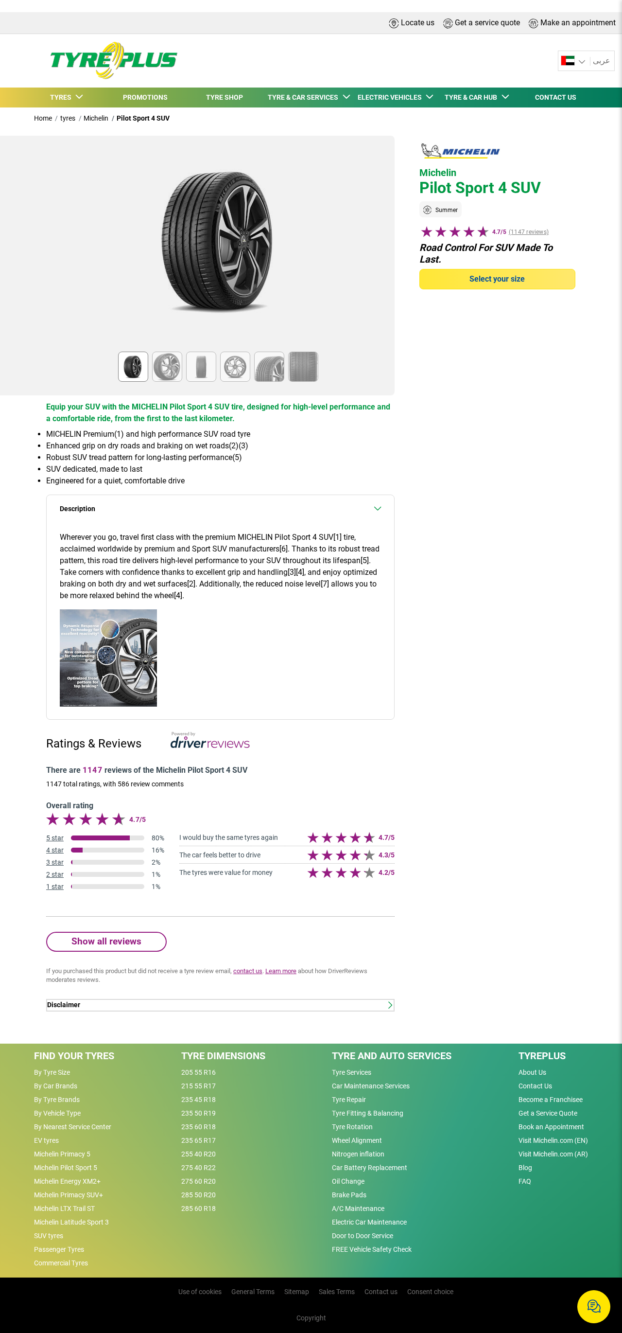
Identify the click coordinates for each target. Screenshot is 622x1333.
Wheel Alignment (357, 1140)
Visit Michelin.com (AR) (553, 1154)
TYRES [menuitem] (62, 97)
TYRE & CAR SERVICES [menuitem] (304, 97)
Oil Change (348, 1181)
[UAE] (574, 61)
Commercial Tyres (61, 1263)
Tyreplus (542, 1056)
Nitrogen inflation (358, 1154)
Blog (525, 1168)
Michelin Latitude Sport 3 (71, 1222)
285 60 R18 (198, 1208)
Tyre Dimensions (223, 1056)
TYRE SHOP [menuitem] (224, 97)
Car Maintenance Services (371, 1086)
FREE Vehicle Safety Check (372, 1249)
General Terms (253, 1292)
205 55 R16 (198, 1072)
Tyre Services (351, 1072)
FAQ (524, 1181)
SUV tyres (48, 1236)
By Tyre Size (52, 1072)
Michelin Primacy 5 (62, 1154)
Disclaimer (63, 1005)
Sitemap (296, 1292)
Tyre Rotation (352, 1127)
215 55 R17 (198, 1086)
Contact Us (535, 1086)
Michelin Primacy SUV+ (68, 1195)
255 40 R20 (198, 1154)
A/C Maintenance (358, 1208)
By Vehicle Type (57, 1113)
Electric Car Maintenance (369, 1222)
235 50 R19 (198, 1113)
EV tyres (46, 1140)
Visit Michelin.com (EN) (553, 1140)
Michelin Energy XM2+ (67, 1181)
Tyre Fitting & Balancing (367, 1113)
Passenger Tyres (59, 1249)
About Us (532, 1072)
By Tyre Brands (57, 1099)
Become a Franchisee (550, 1099)
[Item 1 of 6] (220, 246)
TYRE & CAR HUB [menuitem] (472, 97)
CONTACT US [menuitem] (555, 97)
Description (77, 509)
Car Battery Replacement (369, 1168)
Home (43, 118)
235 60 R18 (198, 1127)
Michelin (96, 118)
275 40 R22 (198, 1168)
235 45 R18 (198, 1099)
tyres (67, 118)
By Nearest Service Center (72, 1127)
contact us (247, 971)
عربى (601, 60)
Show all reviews (106, 941)
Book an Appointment (551, 1127)
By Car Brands (55, 1086)
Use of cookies (200, 1292)
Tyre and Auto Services (391, 1056)
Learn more (280, 971)
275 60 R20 (198, 1181)
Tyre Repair (349, 1099)
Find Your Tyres (74, 1056)
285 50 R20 (198, 1195)
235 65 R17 (198, 1140)
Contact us (380, 1292)
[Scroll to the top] (596, 1275)
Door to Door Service (362, 1236)
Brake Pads (349, 1195)
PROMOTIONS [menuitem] (145, 97)
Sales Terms (337, 1292)
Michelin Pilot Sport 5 (65, 1168)
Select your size (497, 278)
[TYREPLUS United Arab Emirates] (110, 61)
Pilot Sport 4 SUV (143, 118)
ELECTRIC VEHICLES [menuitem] (391, 97)
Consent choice (430, 1292)
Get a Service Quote (547, 1113)
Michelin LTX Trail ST (64, 1208)
